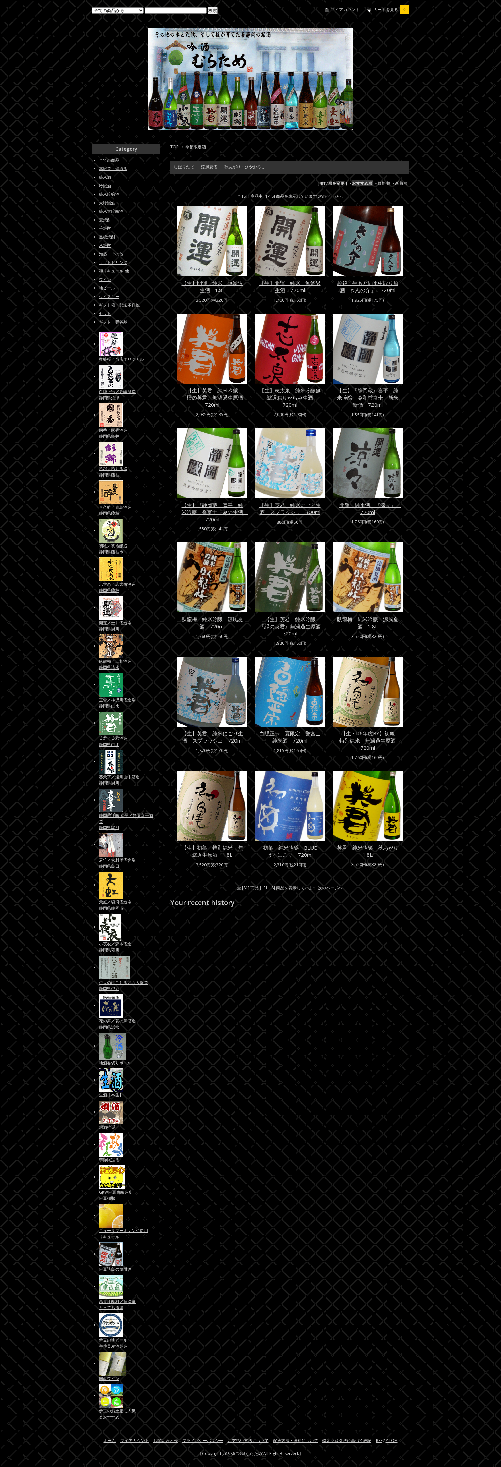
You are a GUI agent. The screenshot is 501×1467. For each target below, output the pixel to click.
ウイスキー (109, 296)
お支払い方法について (248, 1440)
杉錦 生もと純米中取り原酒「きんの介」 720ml (367, 287)
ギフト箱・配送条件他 (119, 305)
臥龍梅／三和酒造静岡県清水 (115, 664)
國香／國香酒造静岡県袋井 (113, 433)
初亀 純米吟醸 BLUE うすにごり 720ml (292, 851)
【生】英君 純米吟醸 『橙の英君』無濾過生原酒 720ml (215, 397)
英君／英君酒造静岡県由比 (113, 741)
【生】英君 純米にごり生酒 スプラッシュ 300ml (290, 508)
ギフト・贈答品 (113, 322)
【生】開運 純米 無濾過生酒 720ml (290, 287)
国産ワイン (109, 1378)
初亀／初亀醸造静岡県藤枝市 (113, 549)
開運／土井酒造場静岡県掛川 (115, 626)
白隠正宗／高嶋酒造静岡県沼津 (117, 395)
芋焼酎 (105, 228)
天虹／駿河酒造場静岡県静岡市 (115, 905)
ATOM (392, 1440)
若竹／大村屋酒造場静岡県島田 (117, 863)
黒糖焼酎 (107, 237)
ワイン (105, 279)
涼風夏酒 (209, 167)
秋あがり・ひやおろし (244, 167)
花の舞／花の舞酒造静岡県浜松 (117, 1024)
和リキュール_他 (114, 271)
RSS (379, 1440)
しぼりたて (184, 167)
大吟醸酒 (107, 203)
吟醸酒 (105, 186)
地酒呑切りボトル (115, 1063)
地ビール (107, 288)
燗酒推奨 (107, 1127)
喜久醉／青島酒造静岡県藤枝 (115, 510)
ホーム (110, 1440)
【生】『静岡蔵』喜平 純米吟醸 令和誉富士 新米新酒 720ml (367, 397)
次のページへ (330, 196)
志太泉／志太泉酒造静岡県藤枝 (117, 587)
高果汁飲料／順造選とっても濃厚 (117, 1305)
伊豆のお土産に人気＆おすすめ (117, 1414)
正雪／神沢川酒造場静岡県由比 (117, 703)
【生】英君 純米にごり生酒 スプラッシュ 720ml (212, 737)
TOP (174, 147)
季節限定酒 (195, 147)
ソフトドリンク (113, 262)
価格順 (384, 183)
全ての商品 (109, 160)
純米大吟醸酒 (111, 211)
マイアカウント (345, 9)
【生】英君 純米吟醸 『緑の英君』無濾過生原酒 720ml (292, 626)
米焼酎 (105, 245)
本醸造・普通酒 (113, 168)
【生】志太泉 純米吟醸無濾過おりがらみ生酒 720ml (290, 397)
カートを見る (390, 9)
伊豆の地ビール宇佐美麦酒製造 (113, 1343)
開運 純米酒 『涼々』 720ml (370, 508)
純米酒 (105, 177)
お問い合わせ (165, 1440)
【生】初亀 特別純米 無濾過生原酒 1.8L (212, 851)
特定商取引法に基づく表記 (346, 1440)
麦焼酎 (105, 220)
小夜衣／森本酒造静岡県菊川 (115, 947)
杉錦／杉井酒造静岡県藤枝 (113, 472)
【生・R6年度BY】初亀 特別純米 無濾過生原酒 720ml (370, 740)
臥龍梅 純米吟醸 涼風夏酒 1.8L (367, 623)
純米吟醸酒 (109, 194)
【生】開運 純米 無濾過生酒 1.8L (212, 287)
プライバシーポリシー (202, 1440)
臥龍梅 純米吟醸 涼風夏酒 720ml (212, 623)
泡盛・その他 (111, 254)
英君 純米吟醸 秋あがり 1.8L (370, 851)
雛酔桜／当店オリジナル (121, 359)
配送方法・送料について (295, 1440)
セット (105, 313)
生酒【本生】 (111, 1095)
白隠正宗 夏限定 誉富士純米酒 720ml (290, 737)
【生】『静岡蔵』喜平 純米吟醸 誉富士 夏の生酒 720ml (215, 512)
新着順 (401, 183)
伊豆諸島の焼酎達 (115, 1269)
